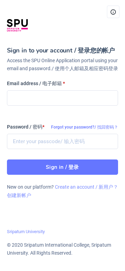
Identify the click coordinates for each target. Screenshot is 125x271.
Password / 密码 (25, 127)
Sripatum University (26, 231)
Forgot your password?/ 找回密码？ (84, 127)
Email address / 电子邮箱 (36, 83)
